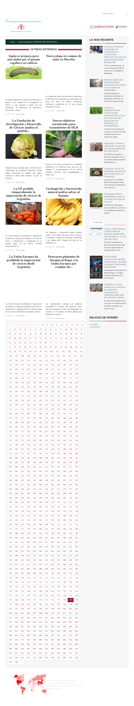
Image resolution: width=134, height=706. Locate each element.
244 (40, 405)
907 (58, 649)
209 (46, 392)
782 (28, 604)
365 (46, 449)
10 (52, 325)
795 (34, 609)
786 (52, 604)
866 (28, 635)
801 (70, 609)
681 (70, 565)
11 (57, 325)
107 (16, 356)
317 (46, 431)
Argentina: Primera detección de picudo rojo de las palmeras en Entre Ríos (114, 147)
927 (34, 658)
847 (58, 627)
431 (10, 476)
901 (22, 649)
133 (22, 365)
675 (34, 565)
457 (22, 485)
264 (16, 414)
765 (70, 596)
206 (28, 392)
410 (28, 467)
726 (52, 582)
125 (46, 360)
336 (16, 440)
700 (40, 573)
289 (22, 423)
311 (10, 431)
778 (76, 600)
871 (58, 635)
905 (46, 649)
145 (22, 369)
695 (10, 573)
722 (28, 582)
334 (76, 436)
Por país (21, 22)
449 (46, 480)
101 (57, 352)
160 (40, 374)
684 (16, 569)
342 (52, 440)
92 (10, 352)
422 (28, 471)
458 (28, 485)
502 (76, 498)
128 (64, 360)
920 (64, 653)
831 (34, 622)
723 (34, 582)
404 (64, 462)
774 (52, 600)
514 (76, 502)
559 (58, 520)
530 (28, 511)
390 (52, 458)
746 (28, 591)
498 (52, 498)
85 (51, 347)
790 (76, 604)
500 (64, 498)
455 (10, 485)
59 (71, 338)
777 (70, 600)
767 (10, 600)
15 (77, 325)
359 (10, 449)
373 (22, 454)
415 (58, 467)
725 (46, 582)
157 (22, 374)
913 (22, 653)
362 (28, 449)
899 (10, 649)
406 (76, 462)
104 (75, 352)
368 (64, 449)
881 (46, 640)
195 (34, 387)
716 (64, 578)
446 (28, 480)
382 (76, 454)
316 (40, 431)
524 (64, 507)
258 (52, 409)
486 (52, 494)
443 (10, 480)
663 (34, 560)
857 (46, 631)
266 (28, 414)
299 (10, 427)
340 (40, 440)
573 (70, 525)
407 (10, 467)
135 (34, 365)
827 (10, 622)
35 (25, 334)
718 (76, 578)
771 (34, 600)
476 (64, 489)
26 (56, 329)
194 (28, 387)
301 (22, 427)
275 (10, 418)
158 (28, 374)
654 (52, 556)
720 (16, 582)
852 (16, 631)
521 (46, 507)
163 (58, 374)
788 (64, 604)
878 (28, 640)
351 (34, 445)
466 (76, 485)
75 (76, 343)
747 (34, 591)
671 (10, 565)
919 (58, 653)
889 (22, 644)
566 (28, 525)
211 (58, 392)
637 (22, 551)
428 (64, 471)
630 (52, 547)
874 (76, 635)
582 (52, 529)
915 (34, 653)
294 (52, 423)
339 (34, 440)
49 (20, 338)
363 (34, 449)
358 (76, 445)
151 (58, 369)
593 (46, 533)
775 (58, 600)
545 (46, 516)
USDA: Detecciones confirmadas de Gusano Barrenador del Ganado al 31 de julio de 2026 (115, 234)
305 (46, 427)
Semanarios (28, 22)
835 (58, 622)
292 (40, 423)
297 (70, 423)
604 (40, 538)
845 (46, 627)
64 (20, 343)
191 (10, 387)
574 (76, 525)
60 (76, 338)
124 (40, 360)
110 (34, 356)
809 (46, 613)
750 (52, 591)
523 (58, 507)
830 (28, 622)
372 (16, 454)
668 (64, 560)
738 (52, 587)
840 (16, 627)
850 (76, 627)
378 (52, 454)
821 (46, 618)
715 (58, 578)
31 (81, 329)
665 (46, 560)
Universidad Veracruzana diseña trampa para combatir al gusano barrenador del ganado (115, 261)
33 (15, 334)
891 (34, 644)
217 (22, 396)
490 (76, 494)
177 (70, 378)
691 (58, 569)
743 (10, 591)
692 (64, 569)
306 (52, 427)
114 (58, 356)
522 (52, 507)
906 (52, 649)
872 (64, 635)
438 (52, 476)
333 (70, 436)
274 (76, 414)
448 (40, 480)
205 (22, 392)
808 (40, 613)
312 (16, 431)
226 (76, 396)
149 (46, 369)
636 (16, 551)
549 (70, 516)
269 (46, 414)
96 (30, 352)
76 (81, 343)
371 (10, 454)
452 (64, 480)
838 (76, 622)
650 (28, 556)
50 (25, 338)
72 (61, 343)
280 (40, 418)
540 (16, 516)
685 (22, 569)
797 (46, 609)
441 (70, 476)
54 (46, 338)
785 (46, 604)
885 (70, 640)
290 (28, 423)
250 (76, 405)
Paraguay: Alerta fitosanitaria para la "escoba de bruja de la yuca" (114, 198)
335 (10, 440)
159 (34, 374)
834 (52, 622)
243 (34, 405)
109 (28, 356)
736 (40, 587)
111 (40, 356)
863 (10, 635)
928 (40, 658)
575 (10, 529)
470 (28, 489)
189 (70, 383)
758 (28, 596)
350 (28, 445)
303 (34, 427)
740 (64, 587)
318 (52, 431)
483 (34, 494)
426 (52, 471)
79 (20, 347)
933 (70, 658)
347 (10, 445)
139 (58, 365)
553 (22, 520)
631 (58, 547)
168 (16, 378)
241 (22, 405)
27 (61, 329)
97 (35, 352)
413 (46, 467)
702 (52, 573)
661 (22, 560)
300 (16, 427)
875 (10, 640)
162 (52, 374)
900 (16, 649)
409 (22, 467)
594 (52, 533)
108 (22, 356)
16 (82, 325)
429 (70, 471)
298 (76, 423)
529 (22, 511)
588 (16, 533)
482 (28, 494)
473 (46, 489)
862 (76, 631)
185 (46, 383)
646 (76, 551)
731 (10, 587)
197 (46, 387)
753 (70, 591)
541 (22, 516)
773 (46, 600)
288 (16, 423)
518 (28, 507)
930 (52, 658)
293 (46, 423)
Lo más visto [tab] (97, 222)
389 (46, 458)
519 (34, 507)
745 (22, 591)
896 (64, 644)
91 (81, 347)
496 (40, 498)
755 (10, 596)
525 (70, 507)
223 (58, 396)
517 (22, 507)
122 (28, 360)
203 (10, 392)
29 (71, 329)
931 (58, 658)
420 (16, 471)
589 (22, 533)
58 (66, 338)
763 (58, 596)
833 (46, 622)
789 (70, 604)
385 (22, 458)
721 (22, 582)
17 (10, 329)
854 (28, 631)
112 (46, 356)
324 (16, 436)
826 (76, 618)
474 (52, 489)
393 (70, 458)
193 (22, 387)
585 (70, 529)
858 (52, 631)
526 (76, 507)
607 (58, 538)
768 (16, 600)
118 (81, 356)
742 (76, 587)
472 (40, 489)
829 (22, 622)
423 (34, 471)
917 (46, 653)
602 (28, 538)
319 (58, 431)
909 (70, 649)
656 (64, 556)
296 (64, 423)
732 (16, 587)
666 (52, 560)
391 (58, 458)
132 (16, 365)
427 (58, 471)
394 (76, 458)
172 (40, 378)
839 (10, 627)
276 (16, 418)
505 (22, 502)
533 (46, 511)
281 (46, 418)
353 (46, 445)
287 (10, 423)
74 (71, 343)
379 (58, 454)
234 (52, 400)
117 (75, 356)
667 (58, 560)
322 (76, 431)
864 (16, 635)
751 (58, 591)
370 (76, 449)
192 (16, 387)
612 (16, 542)
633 (70, 547)
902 (28, 649)
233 (46, 400)
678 (52, 565)
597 (70, 533)
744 (16, 591)
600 (16, 538)
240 (16, 405)
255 (34, 409)
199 (58, 387)
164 (64, 374)
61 (81, 338)
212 (64, 392)
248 (64, 405)
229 (22, 400)
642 (52, 551)
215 (10, 396)
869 (46, 635)
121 (22, 360)
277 (22, 418)
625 (22, 547)
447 (34, 480)
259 (58, 409)
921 (70, 653)
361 (22, 449)
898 (76, 644)
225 (70, 396)
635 (10, 551)
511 (58, 502)
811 (58, 613)
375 (34, 454)
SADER (94, 324)
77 (10, 347)
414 (52, 467)
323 (10, 436)
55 (51, 338)
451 (58, 480)
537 (70, 511)
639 (34, 551)
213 (70, 392)
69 (46, 343)
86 (56, 347)
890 (28, 644)
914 (28, 653)
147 (34, 369)
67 (35, 343)
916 (40, 653)
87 (61, 347)
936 (16, 662)
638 (28, 551)
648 (16, 556)
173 (46, 378)
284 (64, 418)
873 (70, 635)
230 (28, 400)
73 (66, 343)
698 (28, 573)
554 (28, 520)
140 (64, 365)
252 (16, 409)
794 (28, 609)
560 (64, 520)
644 (64, 551)
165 (70, 374)
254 (28, 409)
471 (34, 489)
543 (34, 516)
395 (10, 462)
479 (10, 494)
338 (28, 440)
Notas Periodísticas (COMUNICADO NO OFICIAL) (38, 42)
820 (40, 618)
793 (22, 609)
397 (22, 462)
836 (64, 622)
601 (22, 538)
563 (10, 525)
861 (70, 631)
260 (64, 409)
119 (10, 360)
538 (76, 511)
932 (64, 658)
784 (40, 604)
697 (22, 573)
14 (72, 325)
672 (16, 565)
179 (10, 383)
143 (10, 369)
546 (52, 516)
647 (10, 556)
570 (52, 525)
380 (64, 454)
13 (67, 325)
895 (58, 644)
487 (58, 494)
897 (70, 644)
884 (64, 640)
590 (28, 533)
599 (10, 538)
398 (28, 462)
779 (10, 604)
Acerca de (20, 13)
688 (40, 569)
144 (16, 369)
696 (16, 573)
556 (40, 520)
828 (16, 622)
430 (76, 471)
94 (20, 352)
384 (16, 458)
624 (16, 547)
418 (76, 467)
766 (76, 596)
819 (34, 618)
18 (15, 329)
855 (34, 631)
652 (40, 556)
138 (52, 365)
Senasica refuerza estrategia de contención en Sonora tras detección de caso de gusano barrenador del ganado (115, 54)
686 (28, 569)
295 (58, 423)
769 (22, 600)
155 (10, 374)
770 (28, 600)
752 (64, 591)
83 (40, 347)
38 (40, 334)
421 (22, 471)
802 (76, 609)
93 (15, 352)
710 (28, 578)
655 (58, 556)
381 (70, 454)
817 (22, 618)
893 (46, 644)
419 (10, 471)
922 (76, 653)
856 (40, 631)
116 (69, 356)
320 (64, 431)
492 (16, 498)
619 (58, 542)
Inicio (9, 13)
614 (28, 542)
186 (52, 383)
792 (16, 609)
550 (76, 516)
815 (10, 618)
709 (22, 578)
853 (22, 631)
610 (76, 538)
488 (64, 494)
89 (71, 347)
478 (76, 489)
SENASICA (95, 327)
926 (28, 658)
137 (46, 365)
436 (40, 476)
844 (40, 627)
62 (10, 343)
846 (52, 627)
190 (76, 383)
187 (58, 383)
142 (76, 365)
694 (76, 569)
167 (10, 378)
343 (58, 440)
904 (40, 649)
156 (16, 374)
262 (76, 409)
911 (10, 653)
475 (58, 489)
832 (40, 622)
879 (34, 640)
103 (69, 352)
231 (34, 400)
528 (16, 511)
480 (16, 494)
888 (16, 644)
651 (34, 556)
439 (58, 476)
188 (64, 383)
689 (46, 569)
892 (40, 644)
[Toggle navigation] (6, 19)
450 (52, 480)
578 (28, 529)
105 (81, 352)
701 (46, 573)
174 (52, 378)
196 (40, 387)
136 (40, 365)
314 (28, 431)
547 (58, 516)
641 (46, 551)
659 (10, 560)
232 (40, 400)
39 (46, 334)
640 (40, 551)
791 (10, 609)
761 (46, 596)
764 (64, 596)
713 (46, 578)
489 (70, 494)
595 (58, 533)
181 (22, 383)
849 (70, 627)
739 (58, 587)
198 (52, 387)
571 (58, 525)
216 (16, 396)
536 (64, 511)
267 (34, 414)
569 (46, 525)
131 (10, 365)
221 (46, 396)
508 (40, 502)
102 (63, 352)
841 (22, 627)
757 (22, 596)
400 (40, 462)
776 (64, 600)
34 (20, 334)
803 (10, 613)
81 (30, 347)
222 (52, 396)
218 (28, 396)
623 (10, 547)
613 (22, 542)
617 (46, 542)
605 (46, 538)
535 (58, 511)
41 (56, 334)
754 (76, 591)
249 (70, 405)
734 (28, 587)
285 (70, 418)
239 (10, 405)
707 (10, 578)
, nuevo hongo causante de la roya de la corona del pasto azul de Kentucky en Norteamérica (114, 116)
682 (76, 565)
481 (22, 494)
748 (40, 591)
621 (70, 542)
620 (64, 542)
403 (58, 462)
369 (70, 449)
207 (34, 392)
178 (76, 378)
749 (46, 591)
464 (64, 485)
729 (70, 582)
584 (64, 529)
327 (34, 436)
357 (70, 445)
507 (34, 502)
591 (34, 533)
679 (58, 565)
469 (22, 489)
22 (35, 329)
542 (28, 516)
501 (70, 498)
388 (40, 458)
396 (16, 462)
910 (76, 649)
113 (52, 356)
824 (64, 618)
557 (46, 520)
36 (30, 334)
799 (58, 609)
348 (16, 445)
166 (76, 374)
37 (35, 334)
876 (16, 640)
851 (10, 631)
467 (10, 489)
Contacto (32, 13)
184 (40, 383)
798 (52, 609)
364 (40, 449)
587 (10, 533)
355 (58, 445)
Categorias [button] (14, 22)
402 (52, 462)
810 (52, 613)
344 (64, 440)
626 (28, 547)
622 (76, 542)
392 (64, 458)
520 (40, 507)
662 (28, 560)
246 (52, 405)
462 (52, 485)
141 (70, 365)
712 (40, 578)
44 (71, 334)
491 (10, 498)
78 (15, 347)
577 (22, 529)
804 (16, 613)
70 (51, 343)
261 (70, 409)
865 (22, 635)
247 (58, 405)
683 (10, 569)
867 (34, 635)
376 (40, 454)
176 (64, 378)
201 (70, 387)
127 (58, 360)
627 (34, 547)
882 (52, 640)
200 (64, 387)
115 (63, 356)
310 (76, 427)
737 (46, 587)
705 (70, 573)
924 (16, 658)
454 (76, 480)
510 (52, 502)
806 (28, 613)
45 (76, 334)
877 (22, 640)
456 (16, 485)
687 (34, 569)
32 (10, 334)
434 (28, 476)
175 (58, 378)
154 (76, 369)
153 (70, 369)
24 (46, 329)
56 (56, 338)
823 (58, 618)
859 (58, 631)
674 (28, 565)
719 (10, 582)
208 (40, 392)
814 (76, 613)
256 (40, 409)
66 (30, 343)
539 (10, 516)
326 (28, 436)
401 (46, 462)
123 (34, 360)
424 (40, 471)
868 (40, 635)
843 (34, 627)
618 (52, 542)
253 (22, 409)
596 (64, 533)
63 (15, 343)
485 (46, 494)
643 (58, 551)
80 (25, 347)
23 (40, 329)
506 (28, 502)
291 (34, 423)
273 (70, 414)
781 (22, 604)
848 (64, 627)
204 (16, 392)
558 (52, 520)
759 (34, 596)
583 (58, 529)
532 (40, 511)
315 (34, 431)
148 (40, 369)
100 (51, 352)
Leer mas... (22, 114)
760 (40, 596)
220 (40, 396)
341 (46, 440)
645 (70, 551)
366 (52, 449)
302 (28, 427)
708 (16, 578)
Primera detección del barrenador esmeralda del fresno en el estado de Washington (115, 85)
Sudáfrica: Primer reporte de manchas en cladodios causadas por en (114, 291)
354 (52, 445)
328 (40, 436)
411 (34, 467)
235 (58, 400)
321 (70, 431)
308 (64, 427)
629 (46, 547)
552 (16, 520)
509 (46, 502)
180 (16, 383)
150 (52, 369)
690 (52, 569)
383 (10, 458)
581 (46, 529)
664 (40, 560)
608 (64, 538)
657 (70, 556)
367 (58, 449)
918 (52, 653)
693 (70, 569)
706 (76, 573)
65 (25, 343)
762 (52, 596)
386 (28, 458)
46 (81, 334)
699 (34, 573)
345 (70, 440)
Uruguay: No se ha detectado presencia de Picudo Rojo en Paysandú (114, 172)
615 (34, 542)
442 (76, 476)
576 (16, 529)
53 (40, 338)
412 (40, 467)
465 (70, 485)
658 (76, 556)
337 (22, 440)
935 (10, 662)
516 (16, 507)
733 (22, 587)
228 (16, 400)
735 (34, 587)
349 (22, 445)
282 (52, 418)
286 (76, 418)
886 (76, 640)
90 (76, 347)
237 (70, 400)
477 (70, 489)
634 (76, 547)
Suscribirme (36, 22)
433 (22, 476)
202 (76, 387)
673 (22, 565)
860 (64, 631)
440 (64, 476)
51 (30, 338)
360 (16, 449)
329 (46, 436)
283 (58, 418)
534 (52, 511)
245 (46, 405)
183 (34, 383)
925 (22, 658)
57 (61, 338)
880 (40, 640)
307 (58, 427)
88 (66, 347)
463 (58, 485)
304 (40, 427)
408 (16, 467)
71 (56, 343)
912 (16, 653)
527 (10, 511)
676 (40, 565)
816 (16, 618)
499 (58, 498)
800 (64, 609)
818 (28, 618)
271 (58, 414)
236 (64, 400)
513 (70, 502)
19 (20, 329)
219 (34, 396)
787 (58, 604)
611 (10, 542)
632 (64, 547)
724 (40, 582)
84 (46, 347)
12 (62, 325)
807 (34, 613)
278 (28, 418)
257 (46, 409)
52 (35, 338)
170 (28, 378)
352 (40, 445)
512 (64, 502)
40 (51, 334)
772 (40, 600)
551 (10, 520)
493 (22, 498)
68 (40, 343)
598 (76, 533)
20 (25, 329)
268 (40, 414)
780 (16, 604)
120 (16, 360)
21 (30, 329)
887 (10, 644)
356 (64, 445)
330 (52, 436)
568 (40, 525)
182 (28, 383)
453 (70, 480)
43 (66, 334)
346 (76, 440)
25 (51, 329)
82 (35, 347)
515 (10, 507)
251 (10, 409)
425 (46, 471)
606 (52, 538)
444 (16, 480)
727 (58, 582)
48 (15, 338)
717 (70, 578)
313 (22, 431)
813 (70, 613)
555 (34, 520)
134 (28, 365)
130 (76, 360)
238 (76, 400)
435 (34, 476)
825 (70, 618)
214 (76, 392)
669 (70, 560)
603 (34, 538)
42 (61, 334)
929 (46, 658)
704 (64, 573)
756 (16, 596)
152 (64, 369)
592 (40, 533)
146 (28, 369)
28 (66, 329)
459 (34, 485)
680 (64, 565)
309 (70, 427)
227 (10, 400)
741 (70, 587)
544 (40, 516)
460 (40, 485)
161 (46, 374)
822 (52, 618)
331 (58, 436)
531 (34, 511)
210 (52, 392)
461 (46, 485)
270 (52, 414)
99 (46, 352)
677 (46, 565)
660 (16, 560)
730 (76, 582)
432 (16, 476)
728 (64, 582)
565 (22, 525)
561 (70, 520)
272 (64, 414)
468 (16, 489)
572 (64, 525)
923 (10, 658)
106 (10, 356)
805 (22, 613)
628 (40, 547)
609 (70, 538)
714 (52, 578)
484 (40, 494)
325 (22, 436)
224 (64, 396)
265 (22, 414)
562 (76, 520)
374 (28, 454)
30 (76, 329)
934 (76, 658)
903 (34, 649)
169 (22, 378)
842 (28, 627)
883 (58, 640)
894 (52, 644)
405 (70, 462)
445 (22, 480)
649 (22, 556)
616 (40, 542)
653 (46, 556)
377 (46, 454)
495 (34, 498)
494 (28, 498)
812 (64, 613)
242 (28, 405)
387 (34, 458)
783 (34, 604)
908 (64, 649)
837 (70, 622)
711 (34, 578)
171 (34, 378)
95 (25, 352)
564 (16, 525)
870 (52, 635)
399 (34, 462)
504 (16, 502)
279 (34, 418)
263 (10, 414)
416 (64, 467)
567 (34, 525)
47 (10, 338)
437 (46, 476)
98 (40, 352)
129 (70, 360)
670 (76, 560)
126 (52, 360)
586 (76, 529)
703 (58, 573)
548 (64, 516)
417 (70, 467)
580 (40, 529)
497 (46, 498)
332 (64, 436)
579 (34, 529)
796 (40, 609)
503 (10, 502)
